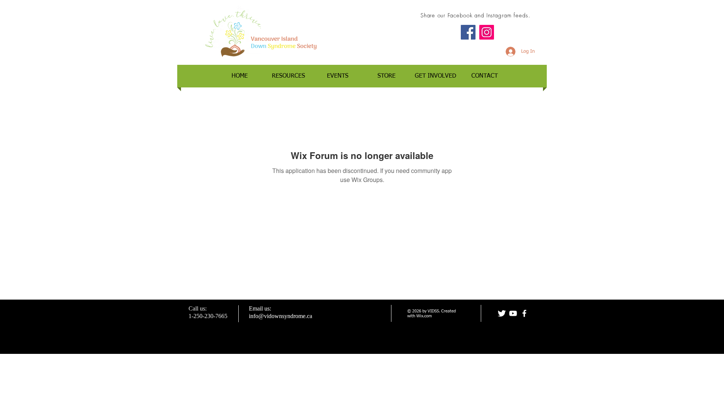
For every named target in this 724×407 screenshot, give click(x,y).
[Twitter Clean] (501, 313)
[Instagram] (486, 32)
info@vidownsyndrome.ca (280, 316)
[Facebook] (468, 32)
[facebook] (524, 313)
